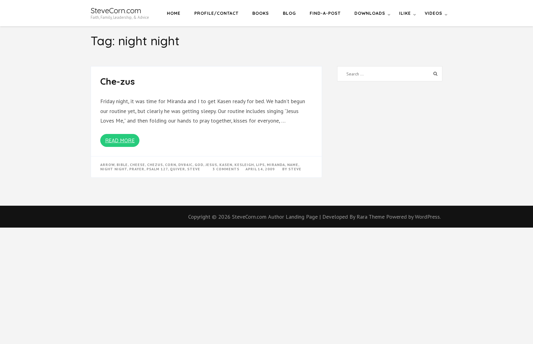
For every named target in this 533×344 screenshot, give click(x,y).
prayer (136, 169)
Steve (294, 169)
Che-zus (117, 81)
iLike (405, 13)
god (199, 164)
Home (173, 13)
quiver (177, 169)
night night (113, 169)
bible (122, 164)
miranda (276, 164)
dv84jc (185, 164)
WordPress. (428, 216)
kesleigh (244, 164)
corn (170, 164)
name (292, 164)
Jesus (211, 164)
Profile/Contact (216, 13)
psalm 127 (157, 169)
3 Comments (226, 169)
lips (260, 164)
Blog (289, 13)
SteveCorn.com (116, 10)
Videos (433, 13)
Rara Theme (371, 216)
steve (193, 169)
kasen (225, 164)
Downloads (369, 13)
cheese (137, 164)
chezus (155, 164)
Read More (120, 140)
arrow (107, 164)
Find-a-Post (325, 13)
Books (260, 13)
